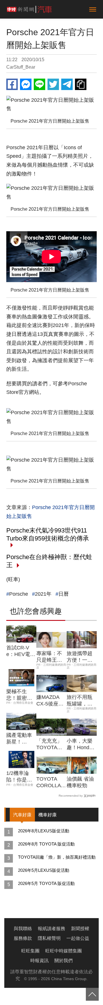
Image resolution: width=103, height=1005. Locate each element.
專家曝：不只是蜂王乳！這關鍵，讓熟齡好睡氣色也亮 (49, 657)
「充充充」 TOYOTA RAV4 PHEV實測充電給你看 (50, 744)
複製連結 (80, 84)
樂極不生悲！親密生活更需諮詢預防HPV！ (19, 695)
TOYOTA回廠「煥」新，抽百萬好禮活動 (57, 857)
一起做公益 (77, 938)
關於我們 (63, 960)
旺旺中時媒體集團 (63, 950)
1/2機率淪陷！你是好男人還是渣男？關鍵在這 (19, 776)
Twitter (53, 84)
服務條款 (23, 938)
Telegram (67, 84)
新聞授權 (80, 928)
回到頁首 (92, 994)
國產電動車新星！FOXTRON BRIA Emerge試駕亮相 (20, 738)
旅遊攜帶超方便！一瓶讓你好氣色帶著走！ (79, 657)
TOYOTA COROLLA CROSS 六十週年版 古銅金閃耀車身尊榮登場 (51, 782)
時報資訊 (39, 960)
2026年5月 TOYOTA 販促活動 (46, 883)
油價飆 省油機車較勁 (80, 782)
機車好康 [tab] (47, 814)
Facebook (12, 84)
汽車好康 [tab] (22, 814)
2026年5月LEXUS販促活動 (43, 870)
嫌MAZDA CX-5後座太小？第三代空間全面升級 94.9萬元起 (50, 700)
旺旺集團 (30, 950)
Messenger (25, 84)
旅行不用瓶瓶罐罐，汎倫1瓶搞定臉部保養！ (81, 700)
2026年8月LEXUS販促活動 (43, 830)
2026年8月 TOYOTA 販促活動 (46, 844)
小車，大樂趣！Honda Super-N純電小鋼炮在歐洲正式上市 (81, 744)
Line (39, 84)
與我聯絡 (23, 928)
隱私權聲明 (49, 938)
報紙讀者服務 (51, 928)
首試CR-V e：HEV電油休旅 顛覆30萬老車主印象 (20, 651)
